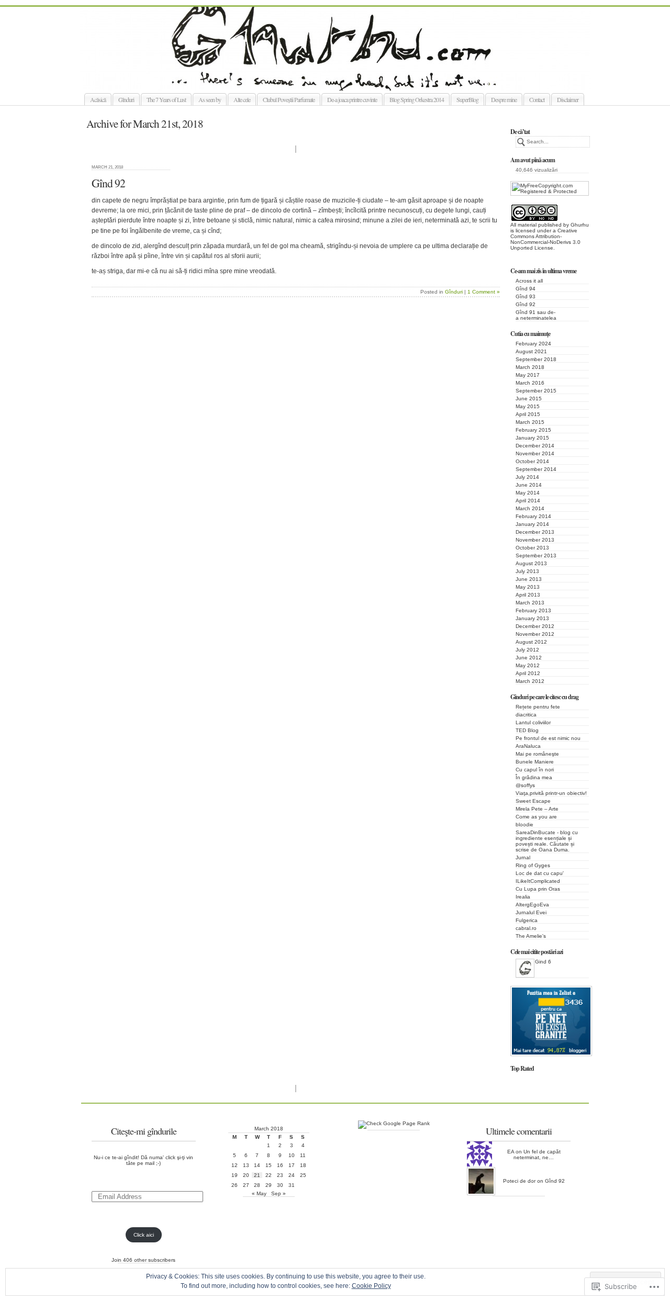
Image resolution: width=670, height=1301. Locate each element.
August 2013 (531, 563)
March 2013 (530, 602)
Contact (536, 99)
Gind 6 (543, 961)
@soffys (525, 785)
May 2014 (528, 493)
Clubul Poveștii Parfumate (289, 99)
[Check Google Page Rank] (394, 1123)
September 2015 (536, 391)
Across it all (529, 281)
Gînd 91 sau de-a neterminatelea (536, 315)
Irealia (523, 897)
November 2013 (535, 540)
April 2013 (528, 595)
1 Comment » (483, 292)
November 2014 (535, 453)
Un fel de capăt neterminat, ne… (537, 1154)
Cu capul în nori (535, 769)
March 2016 (530, 383)
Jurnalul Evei (531, 912)
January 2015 (532, 438)
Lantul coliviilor (533, 722)
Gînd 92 (525, 304)
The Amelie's (531, 936)
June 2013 (529, 579)
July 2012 (527, 650)
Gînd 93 (525, 296)
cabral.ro (526, 928)
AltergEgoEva (532, 904)
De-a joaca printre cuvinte (352, 99)
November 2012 (535, 634)
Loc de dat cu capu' (540, 873)
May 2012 (528, 665)
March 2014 (530, 508)
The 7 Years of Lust (166, 99)
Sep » (278, 1193)
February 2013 (533, 610)
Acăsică (98, 99)
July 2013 (527, 571)
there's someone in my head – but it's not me (346, 78)
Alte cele (241, 99)
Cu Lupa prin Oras (538, 889)
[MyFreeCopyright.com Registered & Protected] (549, 191)
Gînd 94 (525, 288)
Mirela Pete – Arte (537, 809)
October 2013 (532, 548)
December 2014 (535, 445)
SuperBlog (467, 99)
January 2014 (532, 524)
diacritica (526, 714)
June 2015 (529, 398)
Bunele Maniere (535, 762)
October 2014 (532, 461)
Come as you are (536, 817)
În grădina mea (534, 777)
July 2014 (527, 477)
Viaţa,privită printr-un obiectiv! (551, 793)
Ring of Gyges (533, 865)
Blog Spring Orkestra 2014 (416, 99)
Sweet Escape (533, 801)
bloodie (524, 824)
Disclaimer (567, 99)
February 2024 (533, 343)
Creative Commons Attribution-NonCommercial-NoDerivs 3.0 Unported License (545, 239)
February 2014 (533, 516)
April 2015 (528, 414)
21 (257, 1175)
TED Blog (527, 730)
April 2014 (528, 500)
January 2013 (532, 618)
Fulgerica (527, 920)
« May (259, 1193)
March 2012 (530, 681)
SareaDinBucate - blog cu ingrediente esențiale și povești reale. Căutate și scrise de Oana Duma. (547, 841)
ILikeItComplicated (538, 881)
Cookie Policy (371, 1285)
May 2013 (528, 587)
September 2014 (536, 469)
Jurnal (523, 857)
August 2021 (531, 351)
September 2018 (536, 359)
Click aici (143, 1235)
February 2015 (533, 430)
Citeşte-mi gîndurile (143, 1131)
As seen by (209, 99)
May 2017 (528, 375)
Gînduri (126, 99)
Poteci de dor (519, 1181)
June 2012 (529, 657)
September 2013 (536, 555)
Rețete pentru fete (538, 707)
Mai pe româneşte (537, 754)
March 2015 (530, 422)
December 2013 (535, 532)
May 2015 (528, 406)
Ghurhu (580, 225)
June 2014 (529, 485)
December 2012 (535, 626)
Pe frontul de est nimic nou (548, 738)
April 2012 (528, 673)
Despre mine (504, 99)
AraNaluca (528, 746)
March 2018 (530, 367)
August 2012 (531, 642)
